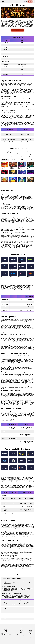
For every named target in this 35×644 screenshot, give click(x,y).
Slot (29, 159)
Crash (21, 159)
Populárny (4, 159)
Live (12, 159)
